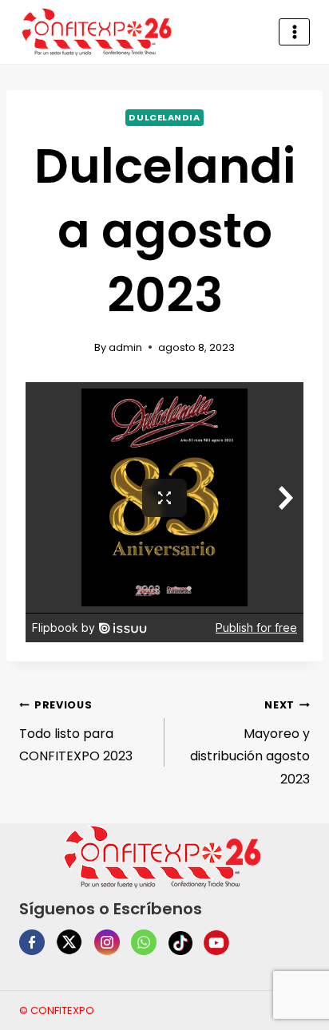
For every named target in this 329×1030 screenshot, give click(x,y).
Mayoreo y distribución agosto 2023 (250, 743)
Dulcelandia (164, 117)
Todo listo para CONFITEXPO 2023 (76, 732)
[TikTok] (180, 943)
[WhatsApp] (144, 942)
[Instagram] (107, 942)
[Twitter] (69, 942)
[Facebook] (32, 942)
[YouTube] (216, 943)
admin (125, 347)
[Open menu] (294, 31)
